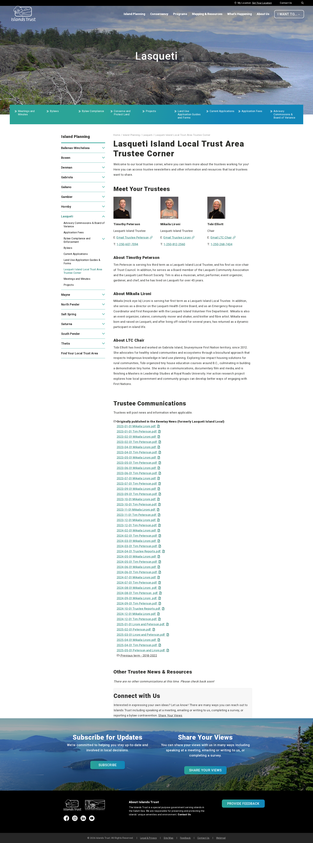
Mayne (65, 294)
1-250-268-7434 (221, 244)
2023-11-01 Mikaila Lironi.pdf (138, 509)
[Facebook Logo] (66, 820)
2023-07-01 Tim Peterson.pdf (139, 483)
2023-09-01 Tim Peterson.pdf (139, 494)
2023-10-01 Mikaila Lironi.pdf (138, 499)
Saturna (66, 324)
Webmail (221, 838)
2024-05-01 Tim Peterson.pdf (139, 561)
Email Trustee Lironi (177, 237)
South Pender (70, 333)
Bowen (65, 157)
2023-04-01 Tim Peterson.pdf (139, 452)
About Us (263, 14)
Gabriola (67, 177)
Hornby (66, 206)
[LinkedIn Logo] (83, 820)
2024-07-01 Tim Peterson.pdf (139, 582)
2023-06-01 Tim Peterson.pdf (139, 473)
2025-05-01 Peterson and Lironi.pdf (143, 650)
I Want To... (288, 14)
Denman (66, 167)
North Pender (70, 304)
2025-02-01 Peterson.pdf (136, 629)
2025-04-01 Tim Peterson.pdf (139, 645)
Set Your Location (262, 3)
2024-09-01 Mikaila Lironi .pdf (139, 598)
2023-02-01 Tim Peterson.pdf (139, 442)
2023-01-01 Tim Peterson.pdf (139, 431)
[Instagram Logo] (75, 820)
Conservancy (159, 14)
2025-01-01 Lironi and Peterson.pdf (143, 624)
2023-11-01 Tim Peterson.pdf (138, 515)
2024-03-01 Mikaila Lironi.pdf (138, 541)
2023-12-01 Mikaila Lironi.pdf (138, 520)
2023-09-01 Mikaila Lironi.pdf (138, 488)
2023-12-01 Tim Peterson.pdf (139, 525)
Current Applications (222, 111)
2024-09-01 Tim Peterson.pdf (139, 603)
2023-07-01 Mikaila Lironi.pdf (138, 478)
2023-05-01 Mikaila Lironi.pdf (138, 457)
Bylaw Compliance (93, 111)
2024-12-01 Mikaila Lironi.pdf (138, 614)
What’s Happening (239, 14)
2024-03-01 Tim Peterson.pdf (139, 546)
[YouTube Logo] (92, 820)
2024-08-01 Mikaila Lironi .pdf (139, 587)
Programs (180, 14)
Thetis (65, 343)
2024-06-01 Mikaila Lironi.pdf (138, 567)
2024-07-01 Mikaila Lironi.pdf (138, 577)
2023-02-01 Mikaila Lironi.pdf (138, 436)
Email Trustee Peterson (133, 237)
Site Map (168, 838)
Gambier (67, 196)
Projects (151, 111)
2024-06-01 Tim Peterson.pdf (139, 572)
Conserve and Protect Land (122, 113)
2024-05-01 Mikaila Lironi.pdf (138, 556)
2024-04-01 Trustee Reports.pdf (141, 551)
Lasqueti (67, 216)
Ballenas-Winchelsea (75, 148)
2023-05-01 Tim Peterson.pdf (139, 462)
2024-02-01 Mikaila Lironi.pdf (138, 530)
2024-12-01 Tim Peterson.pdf (139, 619)
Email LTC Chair (221, 237)
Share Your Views (170, 715)
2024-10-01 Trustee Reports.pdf (140, 608)
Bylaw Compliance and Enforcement (77, 240)
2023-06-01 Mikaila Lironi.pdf (138, 468)
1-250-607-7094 (127, 244)
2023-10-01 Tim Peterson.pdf (139, 504)
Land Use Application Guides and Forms (189, 114)
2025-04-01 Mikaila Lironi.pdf (138, 640)
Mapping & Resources (207, 14)
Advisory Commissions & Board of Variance (284, 114)
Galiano (66, 187)
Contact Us (286, 3)
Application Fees (252, 111)
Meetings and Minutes (26, 113)
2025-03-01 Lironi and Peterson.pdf (143, 634)
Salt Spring (68, 314)
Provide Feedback (243, 804)
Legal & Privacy (148, 838)
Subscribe (107, 765)
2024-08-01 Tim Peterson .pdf (139, 593)
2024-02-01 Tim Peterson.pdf (139, 535)
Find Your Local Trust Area (79, 353)
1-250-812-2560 (174, 244)
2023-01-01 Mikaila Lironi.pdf (138, 426)
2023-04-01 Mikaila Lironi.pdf (138, 447)
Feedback (185, 838)
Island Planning (134, 14)
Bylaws (54, 111)
